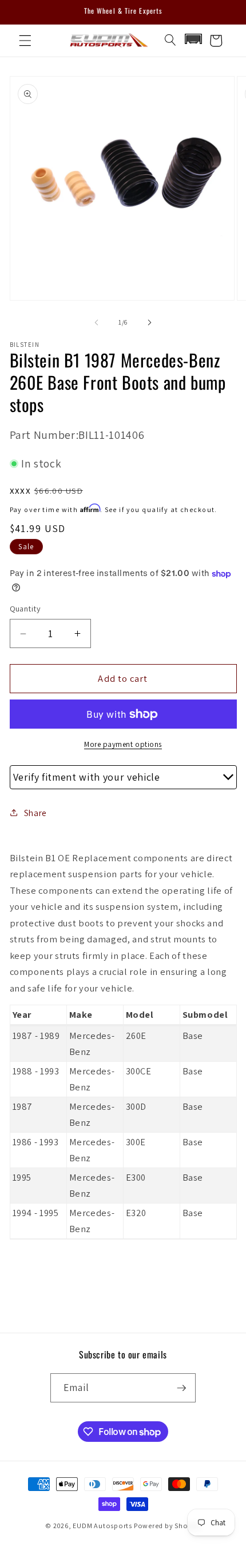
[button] (25, 40)
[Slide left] (96, 322)
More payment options (123, 744)
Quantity (25, 608)
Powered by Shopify (167, 1525)
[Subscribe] (181, 1388)
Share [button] (35, 812)
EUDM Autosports (102, 1525)
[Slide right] (149, 322)
